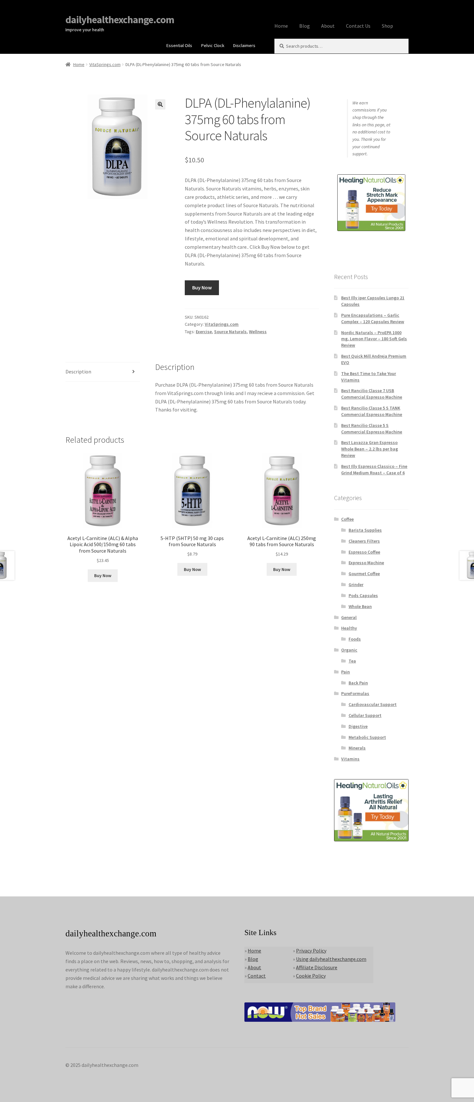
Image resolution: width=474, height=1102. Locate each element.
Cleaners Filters (364, 541)
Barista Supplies (365, 530)
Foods (355, 639)
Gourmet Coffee (364, 573)
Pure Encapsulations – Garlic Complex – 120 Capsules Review (372, 318)
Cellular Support (365, 715)
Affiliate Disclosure (316, 967)
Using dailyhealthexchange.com (331, 959)
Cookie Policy (311, 975)
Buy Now (202, 287)
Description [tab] (78, 371)
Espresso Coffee (364, 552)
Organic (349, 650)
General (349, 617)
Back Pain (358, 683)
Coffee (347, 519)
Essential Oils (179, 45)
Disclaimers (244, 45)
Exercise (204, 331)
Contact (257, 975)
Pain (345, 672)
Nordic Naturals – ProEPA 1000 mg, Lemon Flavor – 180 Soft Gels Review (374, 339)
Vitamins (350, 759)
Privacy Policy (311, 950)
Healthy (349, 628)
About (328, 26)
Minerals (357, 748)
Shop (387, 26)
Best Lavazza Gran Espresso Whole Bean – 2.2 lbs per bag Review (369, 449)
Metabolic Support (367, 737)
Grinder (356, 584)
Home (281, 26)
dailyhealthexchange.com (119, 19)
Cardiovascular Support (373, 704)
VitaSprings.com (105, 64)
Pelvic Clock (212, 45)
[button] (160, 104)
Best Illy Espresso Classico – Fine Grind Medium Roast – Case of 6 (374, 469)
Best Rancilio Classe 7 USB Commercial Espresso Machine (371, 394)
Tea (352, 661)
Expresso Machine (366, 563)
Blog (304, 26)
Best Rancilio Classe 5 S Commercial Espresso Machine (371, 428)
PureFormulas (355, 693)
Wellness (258, 331)
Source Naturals (230, 331)
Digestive (358, 726)
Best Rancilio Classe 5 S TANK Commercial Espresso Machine (371, 411)
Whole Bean (360, 606)
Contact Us (358, 26)
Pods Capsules (363, 595)
